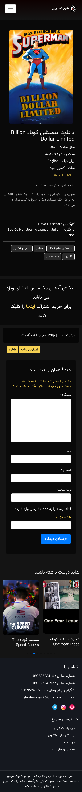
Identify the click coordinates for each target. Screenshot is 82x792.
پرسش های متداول (61, 735)
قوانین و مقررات (63, 749)
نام (67, 451)
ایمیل (66, 470)
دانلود (12, 349)
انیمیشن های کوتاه (60, 248)
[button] (54, 653)
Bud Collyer (15, 230)
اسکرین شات (29, 349)
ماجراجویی (52, 256)
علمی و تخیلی (21, 248)
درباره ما (69, 742)
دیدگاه (65, 394)
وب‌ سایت (64, 489)
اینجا (30, 306)
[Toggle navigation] (10, 8)
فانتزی (68, 256)
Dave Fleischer (49, 224)
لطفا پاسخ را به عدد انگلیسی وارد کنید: (43, 509)
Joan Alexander (37, 230)
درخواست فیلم (64, 728)
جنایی (39, 248)
